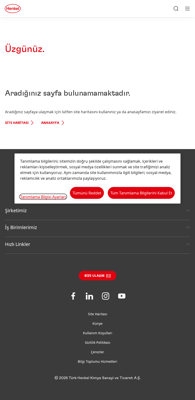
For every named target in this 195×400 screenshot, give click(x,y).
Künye (97, 323)
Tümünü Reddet (87, 193)
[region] (97, 179)
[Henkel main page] (13, 8)
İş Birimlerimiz (21, 227)
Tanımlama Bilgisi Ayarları (43, 196)
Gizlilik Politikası (97, 342)
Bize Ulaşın (94, 276)
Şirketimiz (16, 210)
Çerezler (97, 352)
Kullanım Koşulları (97, 333)
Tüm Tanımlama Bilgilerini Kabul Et (141, 193)
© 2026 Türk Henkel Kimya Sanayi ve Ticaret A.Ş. (97, 378)
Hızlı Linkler (17, 244)
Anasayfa (50, 123)
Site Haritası (17, 123)
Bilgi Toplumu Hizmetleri (97, 361)
